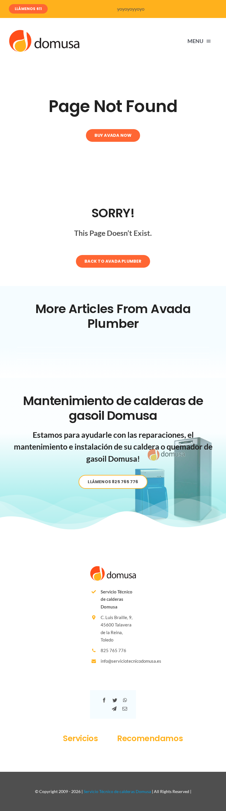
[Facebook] (104, 700)
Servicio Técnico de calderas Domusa (117, 791)
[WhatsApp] (125, 700)
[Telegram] (114, 709)
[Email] (124, 709)
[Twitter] (114, 700)
